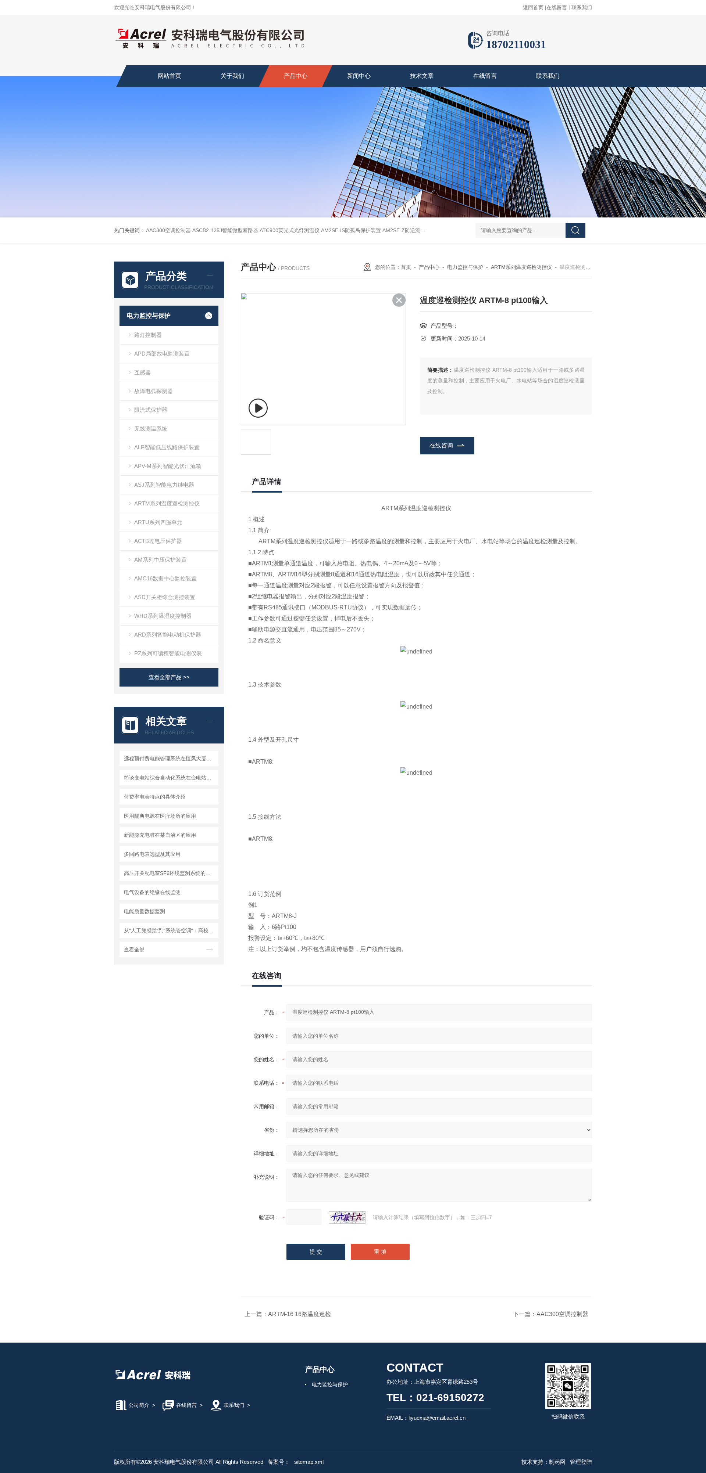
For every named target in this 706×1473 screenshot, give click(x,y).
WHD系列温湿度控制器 (163, 616)
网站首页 (169, 76)
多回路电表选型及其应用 (152, 854)
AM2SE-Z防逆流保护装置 (411, 230)
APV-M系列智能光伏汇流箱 (167, 466)
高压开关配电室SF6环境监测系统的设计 (170, 873)
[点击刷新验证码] (347, 1217)
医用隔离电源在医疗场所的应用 (160, 816)
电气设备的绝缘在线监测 (152, 892)
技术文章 (422, 76)
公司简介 (139, 1405)
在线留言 (556, 7)
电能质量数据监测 (144, 911)
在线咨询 (441, 445)
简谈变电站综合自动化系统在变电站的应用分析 (170, 778)
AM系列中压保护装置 (160, 560)
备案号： (279, 1462)
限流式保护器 (150, 410)
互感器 (142, 372)
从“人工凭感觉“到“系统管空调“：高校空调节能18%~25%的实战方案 (170, 930)
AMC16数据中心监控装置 (165, 578)
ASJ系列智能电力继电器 (164, 485)
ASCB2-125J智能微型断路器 (225, 230)
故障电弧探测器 (153, 391)
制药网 (557, 1462)
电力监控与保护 (149, 315)
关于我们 (232, 76)
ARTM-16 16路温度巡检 (299, 1314)
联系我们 (581, 7)
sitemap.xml (309, 1462)
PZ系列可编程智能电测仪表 (168, 653)
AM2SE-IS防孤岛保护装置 (351, 230)
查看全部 (134, 949)
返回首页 (533, 7)
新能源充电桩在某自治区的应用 (160, 835)
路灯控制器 (148, 335)
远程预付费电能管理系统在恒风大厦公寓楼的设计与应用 (170, 758)
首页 (406, 267)
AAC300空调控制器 (168, 230)
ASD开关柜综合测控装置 (164, 597)
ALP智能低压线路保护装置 (167, 447)
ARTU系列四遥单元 (158, 522)
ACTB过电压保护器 (158, 541)
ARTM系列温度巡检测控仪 (167, 503)
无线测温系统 (150, 428)
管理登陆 (581, 1462)
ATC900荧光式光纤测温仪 (290, 230)
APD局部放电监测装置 (162, 353)
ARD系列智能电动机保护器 (167, 634)
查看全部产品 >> (169, 677)
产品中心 (295, 76)
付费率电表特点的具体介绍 (155, 797)
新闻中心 (359, 76)
